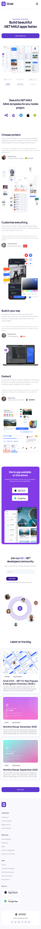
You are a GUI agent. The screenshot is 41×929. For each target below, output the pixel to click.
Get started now (20, 36)
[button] (37, 3)
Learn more (20, 789)
